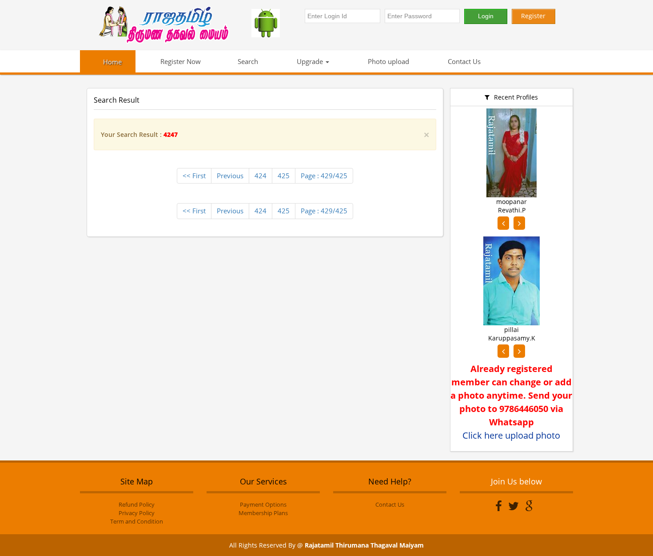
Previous (230, 175)
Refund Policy (137, 504)
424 (261, 175)
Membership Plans (263, 513)
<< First (194, 175)
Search (248, 61)
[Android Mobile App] (273, 23)
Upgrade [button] (310, 61)
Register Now (180, 61)
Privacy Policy (137, 513)
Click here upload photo (511, 435)
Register (533, 16)
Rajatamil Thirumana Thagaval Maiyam (364, 545)
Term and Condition (136, 521)
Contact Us (463, 61)
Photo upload (387, 61)
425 (284, 175)
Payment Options (263, 504)
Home (112, 61)
